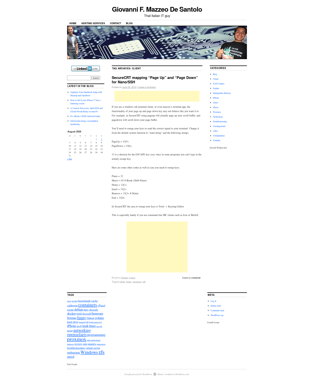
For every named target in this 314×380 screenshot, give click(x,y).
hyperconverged (95, 322)
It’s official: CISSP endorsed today (85, 116)
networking (82, 330)
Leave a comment (147, 87)
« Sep (69, 158)
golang (99, 317)
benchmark (84, 301)
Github (90, 318)
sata (85, 344)
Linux (132, 277)
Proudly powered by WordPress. (138, 374)
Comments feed (217, 310)
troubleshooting (76, 348)
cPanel (101, 305)
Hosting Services (93, 23)
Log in (213, 300)
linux (129, 281)
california (72, 305)
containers (87, 305)
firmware (97, 313)
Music (215, 107)
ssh (144, 281)
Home (73, 23)
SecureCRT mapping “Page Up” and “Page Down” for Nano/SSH (155, 79)
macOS (99, 326)
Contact (115, 23)
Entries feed (216, 305)
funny (81, 317)
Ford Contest (218, 83)
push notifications (93, 340)
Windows (89, 352)
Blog (129, 23)
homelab (82, 322)
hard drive (72, 322)
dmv (86, 309)
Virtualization (219, 135)
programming (96, 334)
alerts (69, 301)
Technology (218, 116)
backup (74, 301)
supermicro (101, 344)
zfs (101, 351)
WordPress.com (182, 374)
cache (94, 301)
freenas (72, 317)
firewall (86, 313)
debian (78, 309)
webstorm (73, 352)
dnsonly (93, 309)
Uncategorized (219, 126)
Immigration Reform (222, 92)
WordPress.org (217, 315)
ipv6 (79, 326)
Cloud (215, 78)
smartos (92, 344)
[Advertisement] (157, 96)
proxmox (76, 338)
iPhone (216, 97)
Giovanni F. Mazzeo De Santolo (157, 9)
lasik (85, 325)
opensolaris (77, 334)
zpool (70, 356)
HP (87, 322)
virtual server (92, 348)
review (78, 344)
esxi (79, 313)
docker (71, 313)
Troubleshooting (220, 121)
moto (70, 330)
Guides (124, 277)
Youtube (216, 140)
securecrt (137, 281)
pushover (70, 344)
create (70, 309)
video (215, 130)
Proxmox (217, 111)
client (122, 281)
